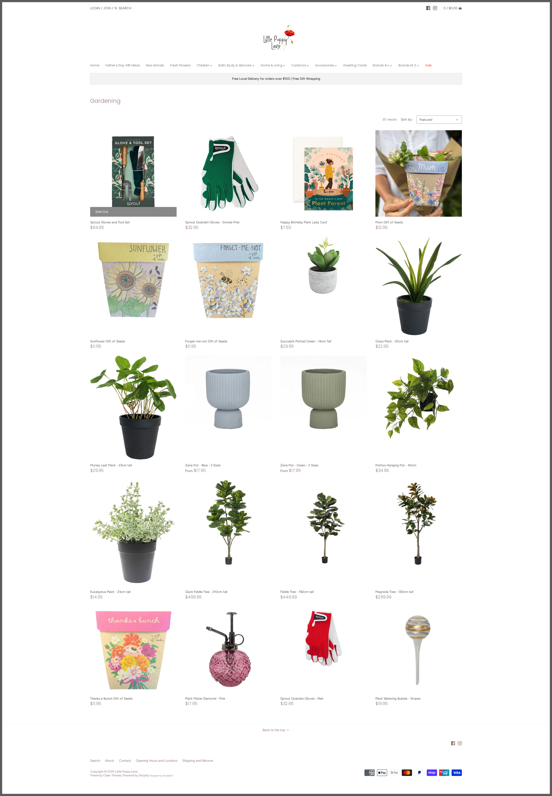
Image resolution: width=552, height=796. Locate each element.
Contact (125, 761)
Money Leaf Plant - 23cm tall (111, 465)
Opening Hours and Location (156, 761)
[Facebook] (428, 8)
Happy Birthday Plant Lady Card (303, 222)
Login (95, 8)
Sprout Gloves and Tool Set (110, 222)
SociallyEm (168, 775)
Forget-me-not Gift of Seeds (206, 341)
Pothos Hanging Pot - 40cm (395, 465)
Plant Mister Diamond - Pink (205, 698)
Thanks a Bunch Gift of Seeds (111, 698)
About (109, 761)
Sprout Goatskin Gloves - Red (301, 698)
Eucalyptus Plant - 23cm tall (110, 592)
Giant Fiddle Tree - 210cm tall (206, 592)
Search (95, 761)
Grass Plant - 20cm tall (391, 341)
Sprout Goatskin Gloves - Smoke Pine (212, 222)
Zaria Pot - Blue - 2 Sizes (203, 465)
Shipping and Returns (197, 761)
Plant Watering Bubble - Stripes (397, 698)
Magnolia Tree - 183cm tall (394, 592)
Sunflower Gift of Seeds (107, 341)
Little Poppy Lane (126, 771)
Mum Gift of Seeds (389, 222)
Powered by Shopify (136, 775)
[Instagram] (435, 8)
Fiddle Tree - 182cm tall (297, 592)
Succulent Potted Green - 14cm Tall (305, 341)
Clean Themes (112, 775)
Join (107, 8)
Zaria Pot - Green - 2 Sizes (299, 465)
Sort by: (406, 119)
